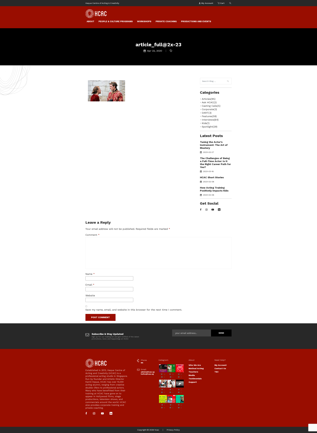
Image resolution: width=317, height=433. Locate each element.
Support (193, 382)
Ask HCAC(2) (209, 102)
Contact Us (220, 368)
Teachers (193, 372)
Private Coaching (166, 21)
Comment (92, 234)
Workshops (144, 21)
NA (142, 363)
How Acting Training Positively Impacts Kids (214, 189)
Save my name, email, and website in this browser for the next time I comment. (133, 309)
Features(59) (209, 116)
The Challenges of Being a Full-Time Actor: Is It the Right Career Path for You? (215, 163)
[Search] (228, 81)
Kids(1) (206, 123)
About (90, 21)
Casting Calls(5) (211, 105)
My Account (220, 365)
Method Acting (196, 368)
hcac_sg (162, 365)
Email (89, 284)
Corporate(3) (209, 109)
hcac (157, 430)
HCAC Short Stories (212, 177)
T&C (216, 372)
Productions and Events (196, 21)
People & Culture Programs (116, 21)
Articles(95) (208, 98)
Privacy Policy (173, 430)
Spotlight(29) (209, 126)
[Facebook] (200, 209)
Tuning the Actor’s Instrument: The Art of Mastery (214, 144)
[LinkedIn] (219, 209)
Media (192, 375)
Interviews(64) (210, 119)
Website (90, 295)
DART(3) (206, 112)
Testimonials (195, 378)
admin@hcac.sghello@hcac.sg (148, 373)
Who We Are (195, 365)
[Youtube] (212, 209)
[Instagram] (206, 209)
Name (90, 273)
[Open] (163, 368)
